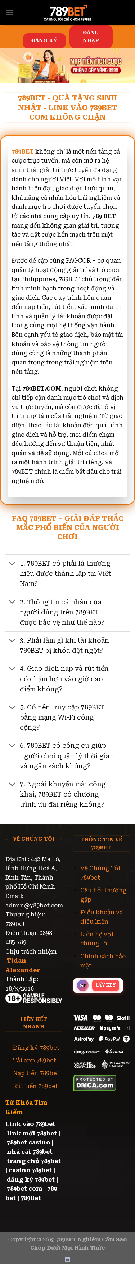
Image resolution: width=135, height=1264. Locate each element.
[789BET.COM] (68, 12)
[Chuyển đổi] (12, 564)
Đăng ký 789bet (36, 1047)
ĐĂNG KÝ (44, 40)
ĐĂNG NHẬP (91, 36)
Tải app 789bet (34, 1060)
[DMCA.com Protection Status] (95, 1082)
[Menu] (9, 12)
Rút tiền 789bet (35, 1086)
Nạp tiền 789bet (36, 1073)
